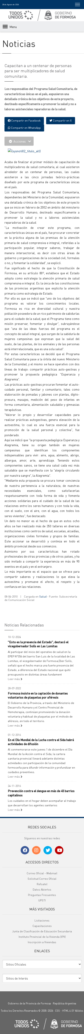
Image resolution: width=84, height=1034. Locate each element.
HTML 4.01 (68, 1010)
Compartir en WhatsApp (25, 127)
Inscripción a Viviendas (42, 942)
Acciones (19, 141)
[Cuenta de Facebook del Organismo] (25, 850)
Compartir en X (62, 120)
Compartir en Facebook (26, 120)
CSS (57, 1010)
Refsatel (42, 884)
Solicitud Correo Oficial (42, 878)
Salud (43, 596)
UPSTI (42, 900)
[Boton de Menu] (77, 4)
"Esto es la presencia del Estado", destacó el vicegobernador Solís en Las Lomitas (38, 644)
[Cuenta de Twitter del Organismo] (47, 850)
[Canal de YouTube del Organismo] (59, 850)
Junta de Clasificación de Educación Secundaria (42, 931)
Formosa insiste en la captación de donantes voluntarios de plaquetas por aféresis (38, 695)
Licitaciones (42, 920)
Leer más (14, 679)
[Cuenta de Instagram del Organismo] (36, 850)
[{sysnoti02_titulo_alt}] (24, 150)
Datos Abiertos (42, 889)
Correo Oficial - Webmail (42, 873)
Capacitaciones (42, 926)
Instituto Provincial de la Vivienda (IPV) (42, 936)
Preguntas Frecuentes (42, 895)
